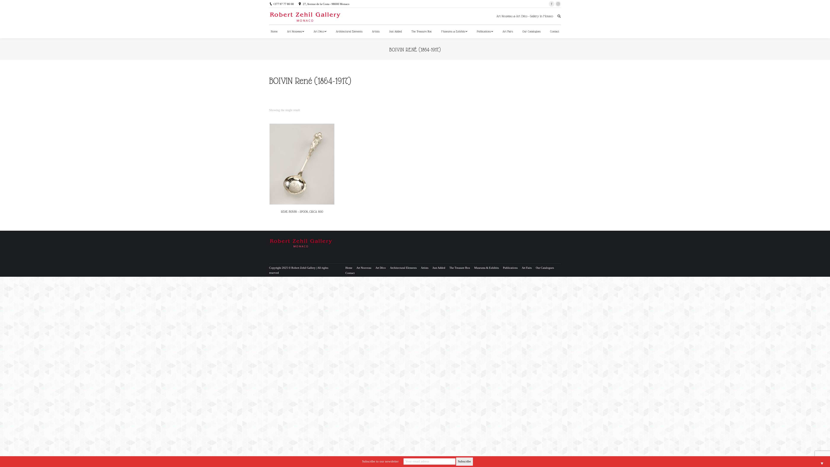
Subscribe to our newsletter (380, 461)
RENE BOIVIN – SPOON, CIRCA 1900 (302, 211)
